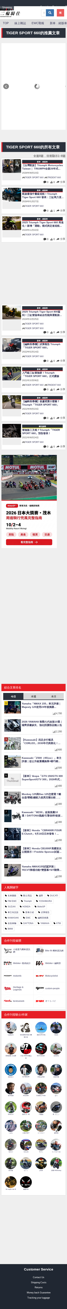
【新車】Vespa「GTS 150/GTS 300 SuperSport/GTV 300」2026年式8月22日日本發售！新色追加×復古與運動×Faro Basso (42, 778)
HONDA (26, 907)
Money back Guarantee (39, 1292)
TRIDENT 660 (54, 177)
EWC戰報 (38, 23)
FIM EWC (12, 901)
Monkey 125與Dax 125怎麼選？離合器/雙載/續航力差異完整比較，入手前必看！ (41, 796)
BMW (10, 929)
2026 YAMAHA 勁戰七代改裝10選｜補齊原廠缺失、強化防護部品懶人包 (42, 723)
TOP (6, 23)
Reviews (56, 7)
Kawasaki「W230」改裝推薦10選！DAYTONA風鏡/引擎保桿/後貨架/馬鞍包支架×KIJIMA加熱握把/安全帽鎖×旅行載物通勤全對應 (41, 814)
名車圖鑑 (12, 896)
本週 (33, 696)
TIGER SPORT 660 (34, 177)
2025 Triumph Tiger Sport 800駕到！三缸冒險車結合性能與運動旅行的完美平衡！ (42, 313)
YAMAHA (44, 923)
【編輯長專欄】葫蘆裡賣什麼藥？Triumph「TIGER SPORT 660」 (41, 403)
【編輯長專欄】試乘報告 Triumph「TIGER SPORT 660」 (41, 346)
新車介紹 (29, 912)
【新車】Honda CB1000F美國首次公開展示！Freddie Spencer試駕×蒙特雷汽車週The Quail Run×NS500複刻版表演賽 (41, 850)
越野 (41, 896)
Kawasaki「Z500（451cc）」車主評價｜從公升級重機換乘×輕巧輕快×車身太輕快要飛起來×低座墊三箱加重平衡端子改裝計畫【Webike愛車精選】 (42, 760)
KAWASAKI (13, 918)
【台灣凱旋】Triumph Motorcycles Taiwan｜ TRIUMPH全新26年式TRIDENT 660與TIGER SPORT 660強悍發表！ (42, 167)
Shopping (7, 7)
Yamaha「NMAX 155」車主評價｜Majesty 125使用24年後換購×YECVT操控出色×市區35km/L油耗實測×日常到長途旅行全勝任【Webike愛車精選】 (42, 705)
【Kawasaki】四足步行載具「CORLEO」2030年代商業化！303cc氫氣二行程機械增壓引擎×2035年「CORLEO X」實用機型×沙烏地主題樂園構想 (41, 742)
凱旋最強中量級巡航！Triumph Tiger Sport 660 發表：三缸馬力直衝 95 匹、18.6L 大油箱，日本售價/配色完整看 (42, 196)
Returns (39, 1287)
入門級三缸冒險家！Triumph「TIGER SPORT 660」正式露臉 (40, 374)
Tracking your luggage (38, 1298)
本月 (53, 696)
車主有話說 (13, 912)
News (19, 7)
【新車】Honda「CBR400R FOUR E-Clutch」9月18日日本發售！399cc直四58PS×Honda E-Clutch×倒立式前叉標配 (42, 832)
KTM (58, 923)
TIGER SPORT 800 (34, 328)
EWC (28, 918)
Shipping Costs (38, 1282)
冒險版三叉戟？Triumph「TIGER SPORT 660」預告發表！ (41, 431)
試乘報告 (45, 912)
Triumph (28, 901)
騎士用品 (27, 896)
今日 (13, 696)
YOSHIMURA (45, 901)
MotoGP (41, 907)
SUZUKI (12, 907)
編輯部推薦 (43, 918)
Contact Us (38, 1277)
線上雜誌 (20, 23)
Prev (6, 86)
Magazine (31, 7)
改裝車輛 (12, 923)
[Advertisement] (33, 273)
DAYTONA (28, 923)
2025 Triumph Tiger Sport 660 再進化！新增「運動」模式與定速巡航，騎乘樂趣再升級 (43, 224)
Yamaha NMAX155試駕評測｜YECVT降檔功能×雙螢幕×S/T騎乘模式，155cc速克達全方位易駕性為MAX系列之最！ (42, 868)
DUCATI (54, 896)
